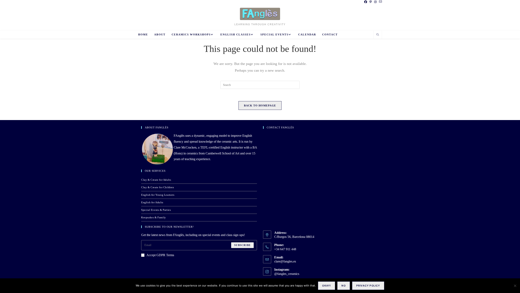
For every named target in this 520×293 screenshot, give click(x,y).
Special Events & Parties (156, 209)
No (343, 285)
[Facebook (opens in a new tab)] (365, 2)
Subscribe (242, 245)
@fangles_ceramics (286, 274)
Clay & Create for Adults (156, 179)
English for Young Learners (157, 194)
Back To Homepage (260, 105)
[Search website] (377, 35)
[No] (515, 286)
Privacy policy (368, 285)
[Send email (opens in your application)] (380, 2)
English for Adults (152, 202)
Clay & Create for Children (157, 187)
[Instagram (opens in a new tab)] (375, 2)
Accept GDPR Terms (160, 255)
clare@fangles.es (285, 261)
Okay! (326, 285)
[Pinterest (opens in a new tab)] (370, 2)
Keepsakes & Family (153, 217)
